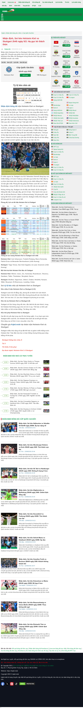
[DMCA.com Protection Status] (27, 684)
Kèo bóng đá (36, 2)
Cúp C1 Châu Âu (58, 95)
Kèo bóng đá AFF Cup (68, 650)
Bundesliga (56, 105)
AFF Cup (56, 146)
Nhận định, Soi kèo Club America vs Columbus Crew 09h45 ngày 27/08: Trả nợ (65, 208)
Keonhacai (21, 650)
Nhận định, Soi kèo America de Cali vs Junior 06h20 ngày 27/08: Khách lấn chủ (66, 260)
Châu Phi (56, 137)
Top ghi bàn (26, 5)
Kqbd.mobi (16, 324)
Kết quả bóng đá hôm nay (20, 648)
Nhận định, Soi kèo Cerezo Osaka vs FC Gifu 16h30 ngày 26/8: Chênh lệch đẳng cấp (25, 368)
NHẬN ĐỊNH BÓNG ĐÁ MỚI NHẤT (61, 203)
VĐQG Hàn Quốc (58, 118)
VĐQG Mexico (57, 115)
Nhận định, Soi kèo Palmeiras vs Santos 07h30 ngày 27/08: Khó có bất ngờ (64, 247)
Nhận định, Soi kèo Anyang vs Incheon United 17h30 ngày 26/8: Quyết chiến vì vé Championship (25, 411)
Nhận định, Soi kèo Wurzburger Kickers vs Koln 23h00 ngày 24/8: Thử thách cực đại (34, 447)
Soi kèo (4, 62)
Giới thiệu (16, 665)
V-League (72, 97)
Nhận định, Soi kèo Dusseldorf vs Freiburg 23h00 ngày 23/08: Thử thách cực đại (33, 516)
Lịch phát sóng (76, 2)
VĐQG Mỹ (72, 113)
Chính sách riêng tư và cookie (44, 665)
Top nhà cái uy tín (54, 650)
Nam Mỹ (55, 135)
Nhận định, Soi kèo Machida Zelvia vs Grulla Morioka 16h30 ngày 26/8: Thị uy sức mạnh (25, 375)
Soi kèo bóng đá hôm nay (9, 650)
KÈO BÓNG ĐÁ (57, 143)
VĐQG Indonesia (74, 120)
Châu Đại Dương (74, 137)
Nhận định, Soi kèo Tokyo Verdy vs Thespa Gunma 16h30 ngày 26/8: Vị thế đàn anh (24, 362)
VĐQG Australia (73, 118)
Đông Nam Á (72, 130)
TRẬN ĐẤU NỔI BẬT (59, 37)
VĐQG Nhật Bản (73, 115)
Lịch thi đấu (58, 2)
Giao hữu (56, 140)
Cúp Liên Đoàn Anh (59, 192)
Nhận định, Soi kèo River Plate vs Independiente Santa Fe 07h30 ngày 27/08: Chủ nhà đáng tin (65, 253)
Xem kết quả (23, 62)
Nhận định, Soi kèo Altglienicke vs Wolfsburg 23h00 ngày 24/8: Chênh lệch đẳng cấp (33, 492)
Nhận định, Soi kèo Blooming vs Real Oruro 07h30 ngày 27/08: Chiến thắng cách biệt (65, 237)
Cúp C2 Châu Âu (74, 95)
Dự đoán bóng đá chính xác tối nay (37, 650)
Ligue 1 (71, 108)
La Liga (71, 105)
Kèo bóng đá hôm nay (74, 648)
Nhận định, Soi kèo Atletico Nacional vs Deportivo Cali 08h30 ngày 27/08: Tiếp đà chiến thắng (65, 214)
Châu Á (71, 132)
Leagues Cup (57, 199)
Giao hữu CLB (73, 123)
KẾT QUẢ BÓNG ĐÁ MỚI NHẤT (62, 173)
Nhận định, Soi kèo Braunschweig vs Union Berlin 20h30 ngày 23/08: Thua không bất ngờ (32, 605)
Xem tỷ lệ (9, 62)
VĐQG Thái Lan (58, 120)
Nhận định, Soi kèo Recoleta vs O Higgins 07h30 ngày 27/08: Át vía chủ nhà (65, 226)
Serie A (55, 108)
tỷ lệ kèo (8, 286)
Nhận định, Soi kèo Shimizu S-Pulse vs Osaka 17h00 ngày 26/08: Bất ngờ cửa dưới (25, 389)
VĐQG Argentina (58, 113)
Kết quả (25, 75)
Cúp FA (55, 189)
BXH (10, 5)
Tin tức (67, 2)
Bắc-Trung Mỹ (73, 135)
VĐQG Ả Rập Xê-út (59, 194)
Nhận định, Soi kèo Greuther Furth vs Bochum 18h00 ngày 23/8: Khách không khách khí (33, 561)
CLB (39, 5)
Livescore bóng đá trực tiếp (57, 648)
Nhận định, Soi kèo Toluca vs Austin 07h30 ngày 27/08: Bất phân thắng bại (65, 221)
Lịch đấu (16, 62)
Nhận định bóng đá (24, 2)
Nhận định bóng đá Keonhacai (38, 648)
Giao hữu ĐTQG (58, 123)
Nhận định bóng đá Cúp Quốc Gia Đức (19, 419)
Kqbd (3, 2)
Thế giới (55, 130)
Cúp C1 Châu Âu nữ (59, 197)
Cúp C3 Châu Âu (58, 97)
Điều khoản (29, 665)
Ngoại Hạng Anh (74, 102)
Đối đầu (4, 5)
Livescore (11, 2)
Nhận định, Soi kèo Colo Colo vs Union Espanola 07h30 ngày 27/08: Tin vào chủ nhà (66, 231)
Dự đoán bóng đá (47, 2)
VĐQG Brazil (72, 110)
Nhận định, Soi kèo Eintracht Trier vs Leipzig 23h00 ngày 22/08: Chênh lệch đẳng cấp (33, 626)
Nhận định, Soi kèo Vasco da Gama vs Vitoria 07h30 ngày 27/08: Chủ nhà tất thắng (66, 242)
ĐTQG (34, 5)
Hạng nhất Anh (57, 110)
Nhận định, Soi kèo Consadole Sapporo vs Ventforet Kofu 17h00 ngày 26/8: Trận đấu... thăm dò (25, 403)
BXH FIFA (17, 5)
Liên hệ (23, 665)
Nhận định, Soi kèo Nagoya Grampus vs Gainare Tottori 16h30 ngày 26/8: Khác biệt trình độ (24, 382)
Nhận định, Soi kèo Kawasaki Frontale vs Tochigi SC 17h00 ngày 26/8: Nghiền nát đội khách (25, 395)
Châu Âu (56, 132)
